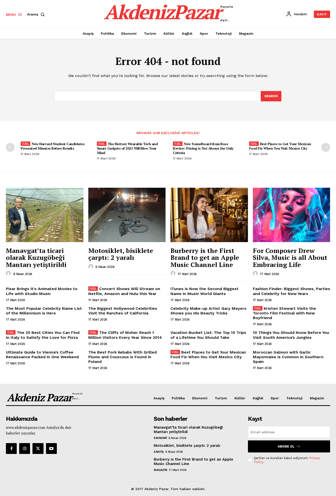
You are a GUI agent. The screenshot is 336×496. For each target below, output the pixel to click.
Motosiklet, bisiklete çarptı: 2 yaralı (120, 254)
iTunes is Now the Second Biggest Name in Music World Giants (204, 291)
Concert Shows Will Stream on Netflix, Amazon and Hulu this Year (124, 291)
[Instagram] (24, 448)
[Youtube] (51, 448)
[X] (37, 448)
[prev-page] (10, 147)
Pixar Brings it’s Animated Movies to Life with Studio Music (41, 291)
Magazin (160, 470)
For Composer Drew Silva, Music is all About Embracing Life (290, 257)
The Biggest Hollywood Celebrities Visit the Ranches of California (122, 310)
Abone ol (286, 446)
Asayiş (159, 451)
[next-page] (325, 147)
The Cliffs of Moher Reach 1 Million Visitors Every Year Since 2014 (125, 335)
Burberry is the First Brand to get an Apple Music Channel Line (204, 257)
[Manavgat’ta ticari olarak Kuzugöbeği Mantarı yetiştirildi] (44, 215)
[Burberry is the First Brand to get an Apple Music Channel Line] (209, 215)
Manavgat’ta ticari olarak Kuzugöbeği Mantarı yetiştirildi (36, 257)
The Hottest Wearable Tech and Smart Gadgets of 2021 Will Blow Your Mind (127, 148)
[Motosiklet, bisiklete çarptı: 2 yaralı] (127, 215)
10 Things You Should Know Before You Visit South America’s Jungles (291, 335)
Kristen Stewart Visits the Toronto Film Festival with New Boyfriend (284, 313)
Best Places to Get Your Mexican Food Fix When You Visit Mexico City (280, 146)
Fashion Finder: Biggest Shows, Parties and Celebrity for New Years (291, 291)
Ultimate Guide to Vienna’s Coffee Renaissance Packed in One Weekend (42, 354)
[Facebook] (11, 448)
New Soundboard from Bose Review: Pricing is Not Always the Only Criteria (203, 148)
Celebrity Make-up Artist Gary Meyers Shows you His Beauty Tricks (208, 310)
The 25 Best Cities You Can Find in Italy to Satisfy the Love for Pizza (42, 335)
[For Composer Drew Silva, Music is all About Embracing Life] (291, 215)
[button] (36, 14)
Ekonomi (160, 438)
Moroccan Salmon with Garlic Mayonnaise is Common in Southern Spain (288, 357)
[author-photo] (9, 273)
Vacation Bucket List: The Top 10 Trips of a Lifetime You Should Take (208, 335)
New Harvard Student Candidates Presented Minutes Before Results (52, 146)
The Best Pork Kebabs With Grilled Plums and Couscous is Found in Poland (122, 357)
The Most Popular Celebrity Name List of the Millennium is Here (44, 310)
